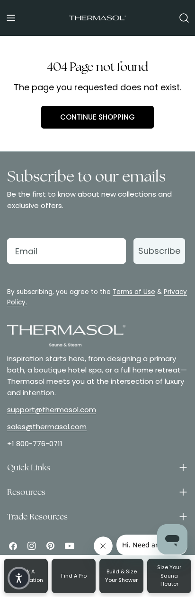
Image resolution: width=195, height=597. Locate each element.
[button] (19, 578)
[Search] (184, 18)
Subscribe (159, 251)
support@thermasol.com (51, 410)
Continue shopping (97, 117)
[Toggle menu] (10, 18)
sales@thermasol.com (47, 427)
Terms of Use (134, 291)
